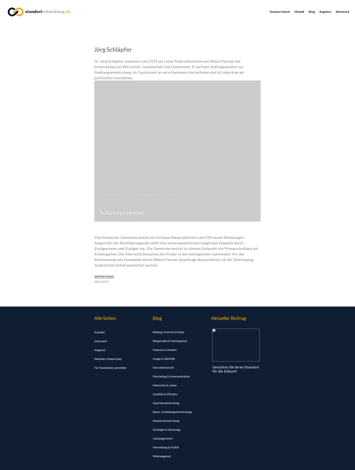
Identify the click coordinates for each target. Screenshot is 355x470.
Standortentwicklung (166, 420)
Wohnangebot (162, 456)
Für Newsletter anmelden (110, 367)
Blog (312, 11)
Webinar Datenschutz (108, 358)
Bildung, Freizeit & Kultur (121, 195)
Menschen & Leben (157, 195)
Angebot (325, 11)
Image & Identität (164, 358)
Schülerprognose (122, 212)
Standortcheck (280, 11)
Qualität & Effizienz (165, 394)
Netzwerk (342, 11)
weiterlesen (104, 276)
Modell (299, 11)
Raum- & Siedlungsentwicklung (172, 411)
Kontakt (99, 332)
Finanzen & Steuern (165, 349)
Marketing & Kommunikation (171, 376)
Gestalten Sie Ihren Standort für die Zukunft (235, 369)
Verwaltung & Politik (166, 447)
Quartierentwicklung (166, 403)
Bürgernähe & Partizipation (170, 341)
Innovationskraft (163, 367)
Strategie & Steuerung (166, 429)
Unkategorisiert (163, 438)
